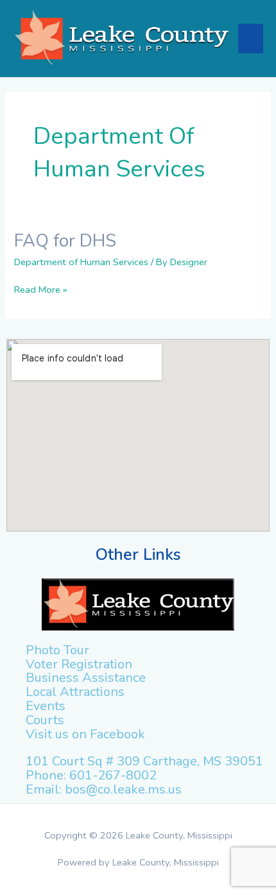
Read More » (40, 289)
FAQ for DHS (65, 241)
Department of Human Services (81, 262)
